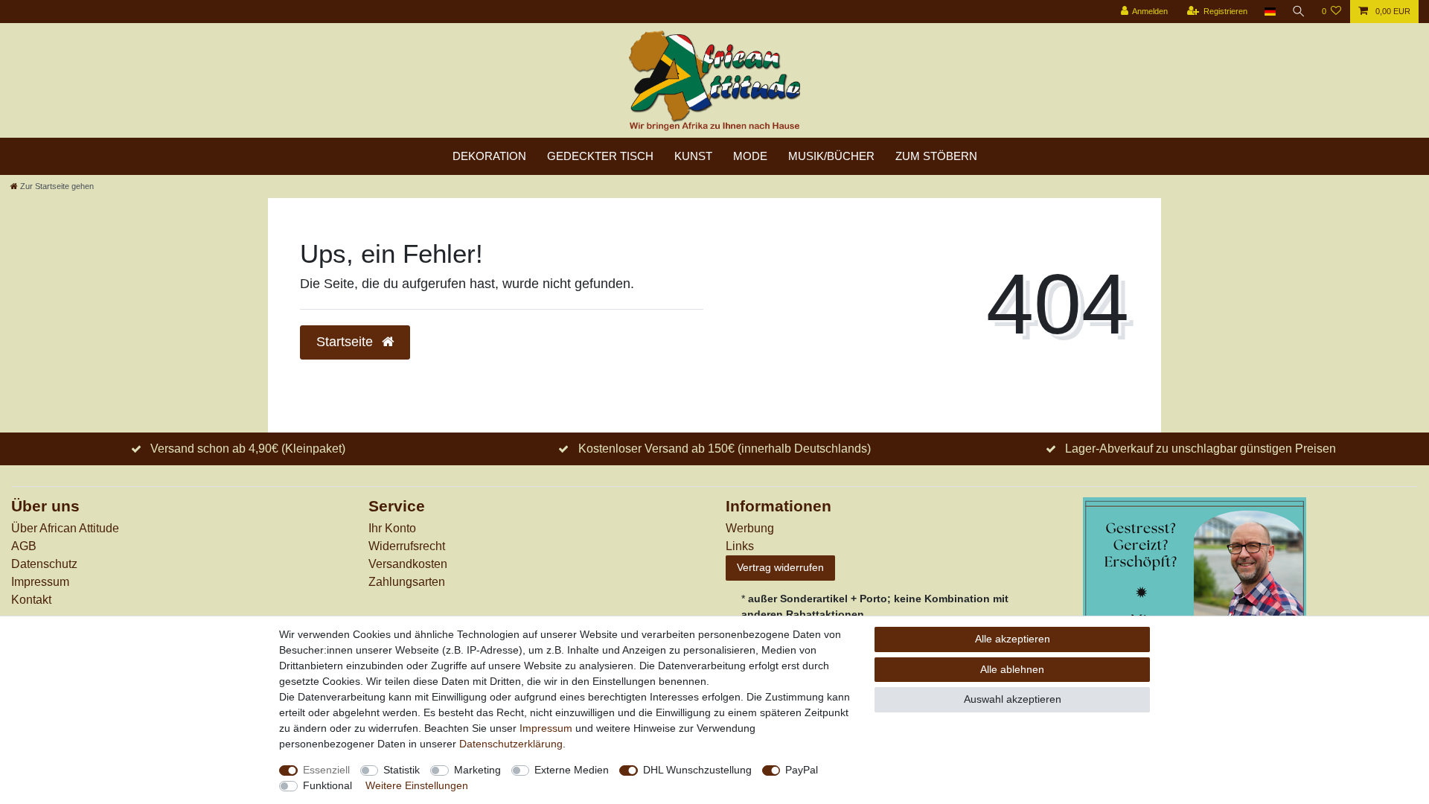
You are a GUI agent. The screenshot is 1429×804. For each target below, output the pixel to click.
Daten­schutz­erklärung (511, 744)
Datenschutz (44, 564)
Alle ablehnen (1012, 669)
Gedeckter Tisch (600, 156)
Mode (750, 156)
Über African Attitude (65, 528)
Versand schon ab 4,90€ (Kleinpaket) (247, 448)
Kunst (693, 156)
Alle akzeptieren (1012, 639)
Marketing (477, 770)
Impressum (40, 581)
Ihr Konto (392, 528)
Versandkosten (407, 564)
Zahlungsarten (406, 581)
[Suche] (1299, 11)
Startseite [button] (346, 341)
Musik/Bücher (831, 156)
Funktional (327, 785)
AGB (23, 546)
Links (740, 546)
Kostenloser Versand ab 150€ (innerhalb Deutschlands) (724, 448)
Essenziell (326, 770)
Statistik (401, 770)
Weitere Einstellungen (416, 785)
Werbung (750, 528)
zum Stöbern (936, 156)
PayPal (801, 770)
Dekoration (489, 156)
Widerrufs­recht (406, 546)
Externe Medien (571, 770)
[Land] (1269, 11)
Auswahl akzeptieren (1012, 699)
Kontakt (31, 599)
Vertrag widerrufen (780, 567)
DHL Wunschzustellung (697, 770)
